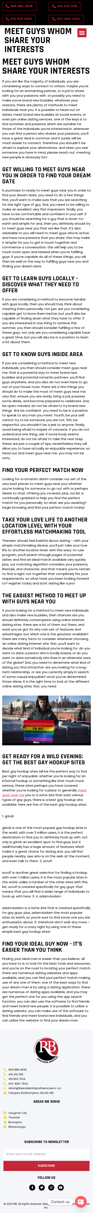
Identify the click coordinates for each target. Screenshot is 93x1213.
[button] (82, 32)
